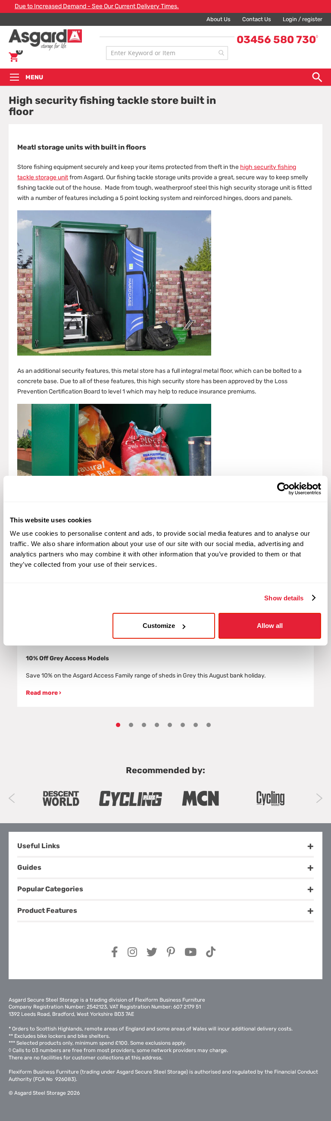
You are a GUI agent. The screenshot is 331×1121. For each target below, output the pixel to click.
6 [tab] (183, 725)
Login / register (302, 19)
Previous (12, 798)
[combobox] (167, 53)
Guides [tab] (29, 867)
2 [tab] (131, 725)
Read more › (43, 692)
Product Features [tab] (47, 910)
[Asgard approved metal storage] (61, 798)
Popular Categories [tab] (50, 889)
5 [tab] (170, 725)
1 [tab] (118, 725)
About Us (218, 19)
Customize (159, 625)
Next (319, 798)
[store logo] (55, 39)
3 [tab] (144, 725)
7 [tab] (196, 725)
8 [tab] (208, 725)
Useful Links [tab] (38, 846)
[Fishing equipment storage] (114, 353)
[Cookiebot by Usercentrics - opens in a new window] (283, 488)
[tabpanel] (165, 653)
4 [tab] (157, 725)
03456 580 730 (277, 40)
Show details (283, 597)
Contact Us (256, 19)
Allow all (270, 625)
